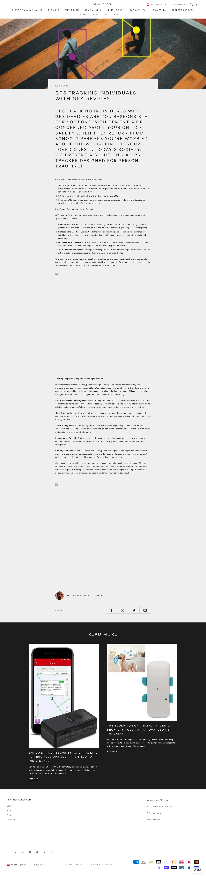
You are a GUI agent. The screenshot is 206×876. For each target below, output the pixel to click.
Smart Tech (72, 10)
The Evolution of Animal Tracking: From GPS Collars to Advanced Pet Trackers (139, 729)
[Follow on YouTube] (30, 852)
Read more (33, 778)
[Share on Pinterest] (133, 610)
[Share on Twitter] (122, 610)
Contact (10, 815)
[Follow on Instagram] (22, 852)
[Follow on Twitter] (15, 852)
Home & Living (93, 10)
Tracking (53, 10)
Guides (84, 14)
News (9, 810)
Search (10, 806)
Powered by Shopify (101, 865)
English (178, 4)
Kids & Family (158, 10)
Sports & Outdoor (183, 10)
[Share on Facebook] (111, 610)
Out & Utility (137, 10)
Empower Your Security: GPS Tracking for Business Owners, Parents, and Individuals (63, 756)
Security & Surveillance (27, 10)
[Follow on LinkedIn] (44, 852)
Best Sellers (101, 14)
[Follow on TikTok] (37, 852)
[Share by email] (145, 610)
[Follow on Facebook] (8, 852)
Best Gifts (120, 14)
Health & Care (115, 10)
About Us (11, 819)
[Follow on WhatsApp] (51, 852)
